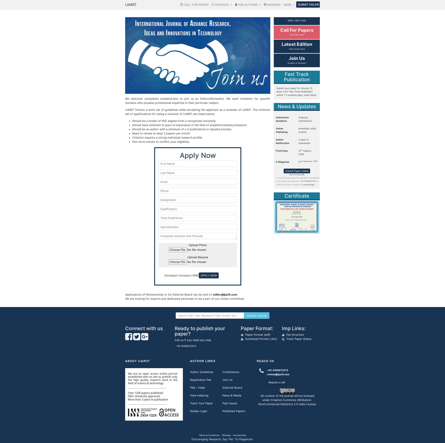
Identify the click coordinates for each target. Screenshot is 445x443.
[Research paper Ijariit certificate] (297, 216)
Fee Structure (295, 334)
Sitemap (226, 435)
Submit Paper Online (297, 170)
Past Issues (229, 403)
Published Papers (233, 411)
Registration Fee (200, 380)
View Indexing (199, 395)
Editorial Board (232, 387)
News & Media (231, 395)
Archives (222, 4)
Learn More (310, 95)
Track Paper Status (298, 339)
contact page (308, 185)
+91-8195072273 (186, 346)
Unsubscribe (239, 435)
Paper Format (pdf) (257, 334)
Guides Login (198, 411)
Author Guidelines (201, 372)
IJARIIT (131, 5)
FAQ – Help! (197, 387)
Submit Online (308, 4)
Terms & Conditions (209, 435)
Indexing (273, 4)
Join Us (227, 380)
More (288, 4)
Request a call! (276, 382)
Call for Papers (196, 4)
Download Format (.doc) (261, 339)
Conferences (230, 372)
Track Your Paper (201, 403)
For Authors (248, 4)
